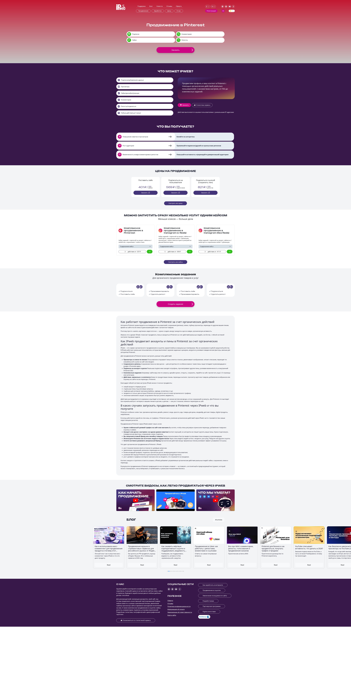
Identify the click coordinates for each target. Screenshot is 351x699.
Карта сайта (171, 615)
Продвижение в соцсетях (212, 590)
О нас (179, 11)
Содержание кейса (126, 246)
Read (75, 565)
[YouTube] (229, 6)
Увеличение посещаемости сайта (215, 596)
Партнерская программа (211, 606)
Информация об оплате (176, 609)
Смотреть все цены (175, 203)
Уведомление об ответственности (179, 612)
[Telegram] (222, 6)
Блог (151, 6)
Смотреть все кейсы (175, 262)
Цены (169, 11)
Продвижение (143, 11)
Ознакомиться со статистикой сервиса (137, 620)
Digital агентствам (209, 612)
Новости (159, 6)
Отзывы (169, 6)
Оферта (179, 6)
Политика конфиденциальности (178, 606)
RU (213, 6)
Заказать (185, 105)
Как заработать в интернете (213, 585)
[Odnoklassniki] (233, 6)
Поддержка (141, 6)
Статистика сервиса (203, 105)
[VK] (226, 6)
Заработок (158, 11)
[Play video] (135, 500)
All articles (218, 520)
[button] (167, 571)
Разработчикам (208, 601)
